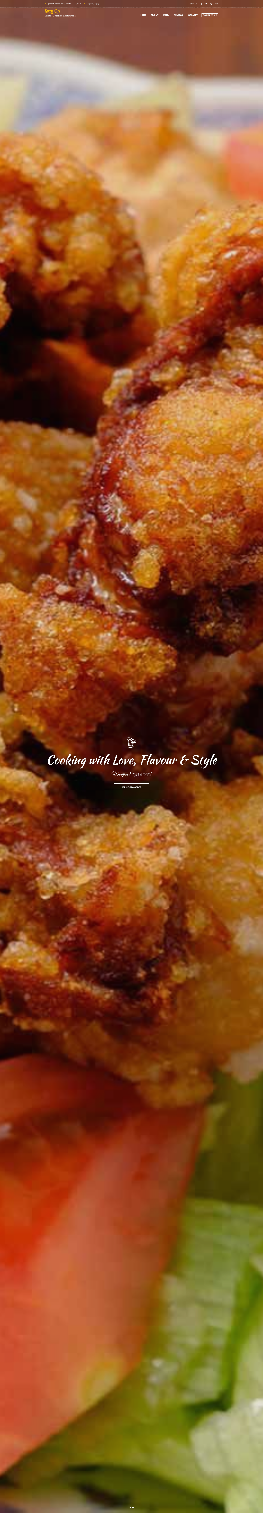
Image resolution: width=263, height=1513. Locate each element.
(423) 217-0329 (93, 4)
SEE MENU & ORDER (131, 785)
